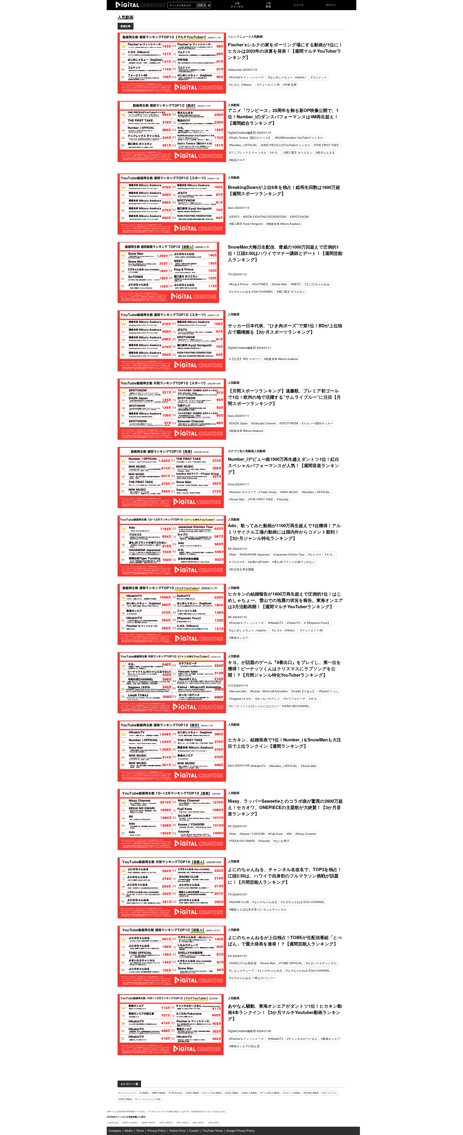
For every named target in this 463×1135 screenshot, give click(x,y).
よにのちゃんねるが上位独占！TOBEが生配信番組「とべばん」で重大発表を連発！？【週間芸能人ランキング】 (285, 940)
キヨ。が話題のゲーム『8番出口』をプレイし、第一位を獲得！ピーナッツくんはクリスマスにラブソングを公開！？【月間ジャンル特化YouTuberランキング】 (284, 668)
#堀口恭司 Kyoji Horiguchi (246, 223)
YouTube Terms (213, 1130)
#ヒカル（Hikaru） (241, 84)
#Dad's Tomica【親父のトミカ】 (250, 137)
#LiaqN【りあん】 (303, 691)
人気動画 (257, 36)
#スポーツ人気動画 (291, 1093)
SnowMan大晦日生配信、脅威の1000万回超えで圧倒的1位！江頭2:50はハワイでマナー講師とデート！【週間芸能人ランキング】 (285, 253)
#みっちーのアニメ (267, 698)
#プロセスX (236, 562)
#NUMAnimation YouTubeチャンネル (299, 137)
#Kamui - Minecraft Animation (269, 691)
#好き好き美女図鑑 (241, 569)
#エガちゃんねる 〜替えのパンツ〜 (252, 978)
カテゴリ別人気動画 (241, 451)
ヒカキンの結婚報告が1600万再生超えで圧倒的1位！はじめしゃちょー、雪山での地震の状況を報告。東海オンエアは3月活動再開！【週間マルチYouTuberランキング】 (285, 600)
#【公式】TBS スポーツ (244, 359)
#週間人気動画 (158, 1093)
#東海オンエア (238, 637)
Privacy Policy (157, 1130)
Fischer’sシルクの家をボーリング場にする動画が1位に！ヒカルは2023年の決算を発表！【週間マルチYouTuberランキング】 (285, 50)
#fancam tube (238, 691)
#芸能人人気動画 (249, 1093)
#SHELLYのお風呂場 (242, 963)
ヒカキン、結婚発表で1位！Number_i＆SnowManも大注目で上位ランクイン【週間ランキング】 (284, 742)
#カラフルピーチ (294, 698)
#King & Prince (239, 284)
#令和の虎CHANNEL (296, 706)
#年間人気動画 (125, 1099)
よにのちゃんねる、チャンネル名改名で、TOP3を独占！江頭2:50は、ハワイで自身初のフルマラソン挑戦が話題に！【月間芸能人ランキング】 (285, 875)
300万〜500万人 (149, 1122)
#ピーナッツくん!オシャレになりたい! (254, 706)
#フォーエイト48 (268, 84)
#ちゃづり (314, 554)
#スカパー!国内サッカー (317, 423)
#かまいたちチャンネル (321, 963)
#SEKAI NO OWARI (242, 840)
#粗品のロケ (237, 160)
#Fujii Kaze (275, 833)
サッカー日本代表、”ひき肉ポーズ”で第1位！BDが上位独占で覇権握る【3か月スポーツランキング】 (285, 328)
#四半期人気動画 (311, 1093)
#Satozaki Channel (263, 423)
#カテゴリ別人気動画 (212, 1093)
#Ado (232, 554)
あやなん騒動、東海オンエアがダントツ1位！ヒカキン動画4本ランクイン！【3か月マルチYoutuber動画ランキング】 (285, 1012)
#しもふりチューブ (241, 970)
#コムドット (319, 77)
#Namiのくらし (329, 691)
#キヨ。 (275, 152)
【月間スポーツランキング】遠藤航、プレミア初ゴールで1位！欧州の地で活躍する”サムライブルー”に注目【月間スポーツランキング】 (284, 396)
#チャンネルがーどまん (302, 1038)
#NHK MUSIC (289, 492)
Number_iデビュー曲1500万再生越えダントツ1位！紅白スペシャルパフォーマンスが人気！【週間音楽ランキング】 (283, 465)
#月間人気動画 (192, 1093)
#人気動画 (143, 1093)
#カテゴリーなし (329, 1093)
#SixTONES (260, 284)
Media (129, 1130)
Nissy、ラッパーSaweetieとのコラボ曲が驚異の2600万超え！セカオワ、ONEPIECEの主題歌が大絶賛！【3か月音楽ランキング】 (285, 807)
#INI (289, 833)
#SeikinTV (293, 622)
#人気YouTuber (175, 1093)
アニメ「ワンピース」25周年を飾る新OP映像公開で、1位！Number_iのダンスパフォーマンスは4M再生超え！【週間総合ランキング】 (283, 116)
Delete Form (177, 1130)
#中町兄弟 (289, 84)
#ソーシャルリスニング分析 (147, 1099)
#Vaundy (282, 499)
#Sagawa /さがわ (240, 698)
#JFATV (234, 216)
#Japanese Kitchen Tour (288, 554)
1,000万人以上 (113, 1122)
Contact (194, 1130)
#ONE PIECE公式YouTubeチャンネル (285, 145)
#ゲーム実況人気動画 (269, 1093)
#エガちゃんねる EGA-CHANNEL (251, 291)
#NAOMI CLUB (239, 902)
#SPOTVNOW (299, 216)
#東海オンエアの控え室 (244, 1046)
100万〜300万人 (166, 1122)
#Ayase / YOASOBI (252, 833)
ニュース (298, 4)
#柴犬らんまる (325, 152)
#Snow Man (279, 284)
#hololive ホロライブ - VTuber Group (253, 492)
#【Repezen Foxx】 (317, 622)
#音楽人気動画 (231, 1093)
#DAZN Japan (238, 423)
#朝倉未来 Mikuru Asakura (283, 223)
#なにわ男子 (281, 840)
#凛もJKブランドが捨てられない (293, 562)
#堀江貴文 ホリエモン (298, 152)
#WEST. (296, 284)
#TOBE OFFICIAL (290, 963)
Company (115, 1130)
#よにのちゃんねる (317, 284)
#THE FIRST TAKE (326, 145)
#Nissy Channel (305, 833)
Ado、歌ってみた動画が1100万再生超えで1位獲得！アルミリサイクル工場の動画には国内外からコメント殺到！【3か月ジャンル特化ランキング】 (284, 531)
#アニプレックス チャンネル (247, 152)
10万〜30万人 (214, 1122)
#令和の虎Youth (258, 562)
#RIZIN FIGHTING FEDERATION (264, 216)
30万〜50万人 (198, 1122)
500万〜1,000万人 (130, 1122)
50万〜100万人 (183, 1122)
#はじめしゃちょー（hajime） (287, 77)
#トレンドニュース (127, 1093)
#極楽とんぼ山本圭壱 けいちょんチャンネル (257, 909)
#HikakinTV (275, 622)
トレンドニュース (239, 36)
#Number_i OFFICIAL (243, 145)
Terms (140, 1130)
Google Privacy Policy (240, 1130)
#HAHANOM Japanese (255, 554)
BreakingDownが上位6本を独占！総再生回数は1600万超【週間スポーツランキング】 (284, 190)
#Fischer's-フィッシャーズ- (246, 77)
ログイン (331, 4)
